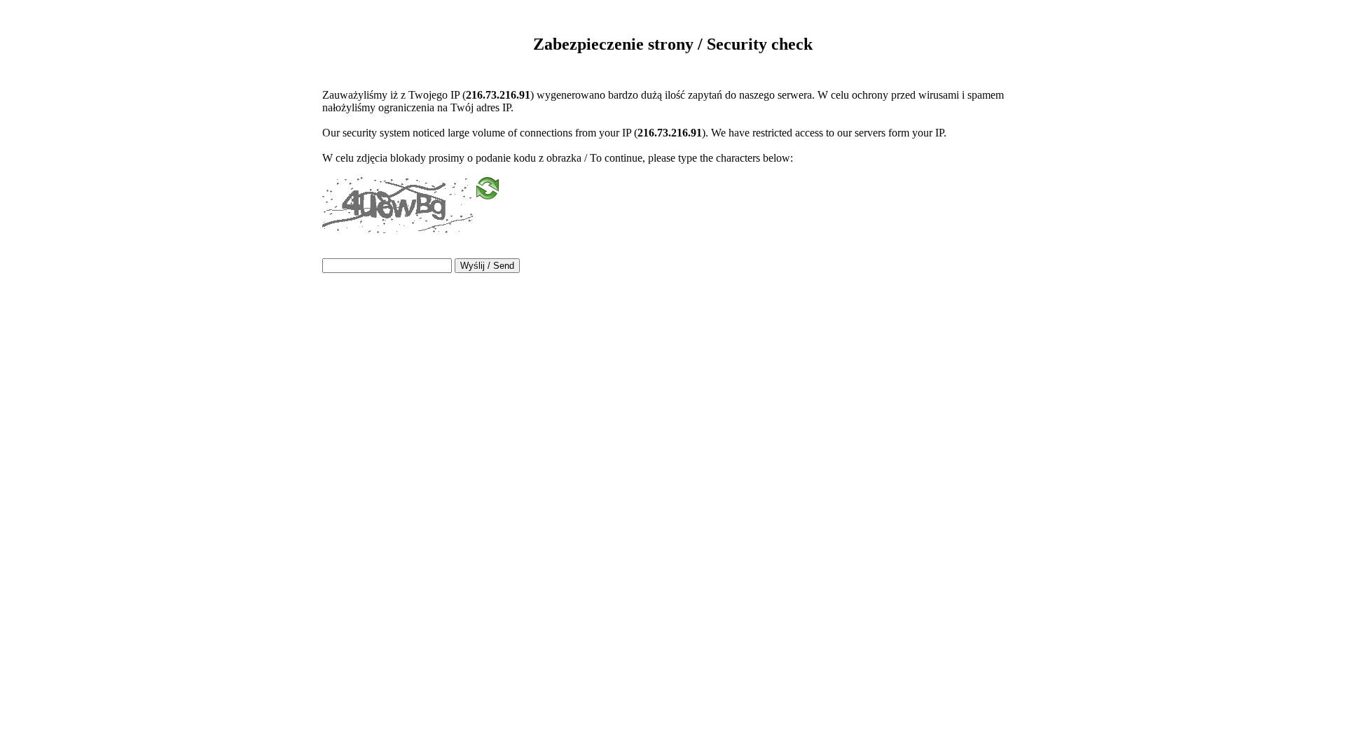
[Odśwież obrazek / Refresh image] (487, 193)
